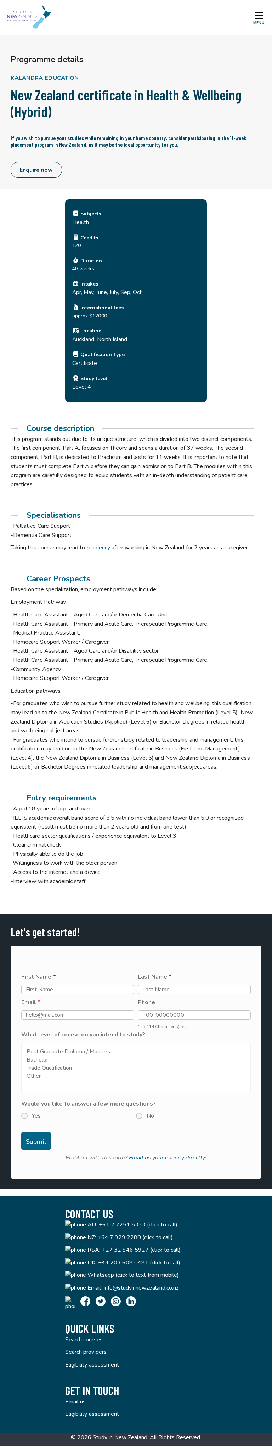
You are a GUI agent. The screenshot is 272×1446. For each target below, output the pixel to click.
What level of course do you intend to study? (83, 1034)
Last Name (155, 977)
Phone (146, 1002)
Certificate (84, 363)
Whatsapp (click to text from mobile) (133, 1275)
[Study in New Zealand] (29, 17)
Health (80, 222)
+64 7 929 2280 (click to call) (135, 1237)
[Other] (136, 1076)
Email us (75, 1402)
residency (98, 548)
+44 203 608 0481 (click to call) (139, 1263)
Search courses (84, 1339)
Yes (36, 1115)
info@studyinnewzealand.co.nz (141, 1288)
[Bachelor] (136, 1060)
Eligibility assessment (92, 1365)
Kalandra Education (45, 78)
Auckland (83, 339)
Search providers (86, 1352)
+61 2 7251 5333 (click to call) (138, 1225)
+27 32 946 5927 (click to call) (141, 1250)
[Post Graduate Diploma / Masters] (136, 1052)
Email (30, 1002)
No (150, 1115)
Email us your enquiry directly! (167, 1158)
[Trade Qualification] (136, 1068)
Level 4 (81, 386)
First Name (38, 977)
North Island (112, 339)
